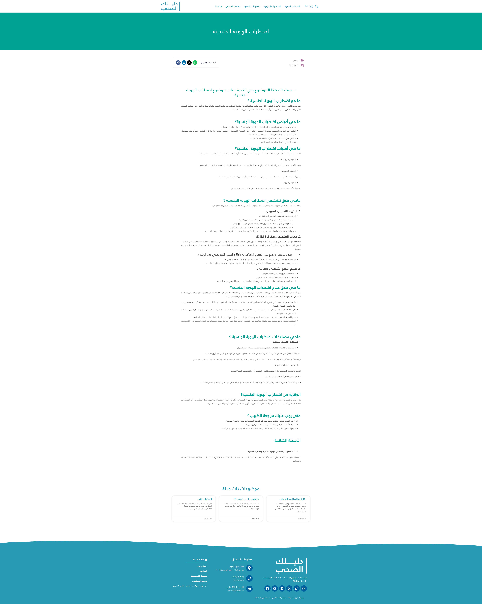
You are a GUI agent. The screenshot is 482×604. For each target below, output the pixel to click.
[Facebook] (267, 588)
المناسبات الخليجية (272, 6)
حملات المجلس (233, 6)
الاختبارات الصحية (252, 6)
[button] (178, 62)
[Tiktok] (296, 588)
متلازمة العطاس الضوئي (293, 499)
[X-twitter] (289, 588)
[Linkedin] (282, 588)
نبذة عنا (218, 6)
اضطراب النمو (204, 499)
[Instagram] (304, 588)
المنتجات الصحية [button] (292, 6)
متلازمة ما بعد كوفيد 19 (246, 499)
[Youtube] (275, 588)
